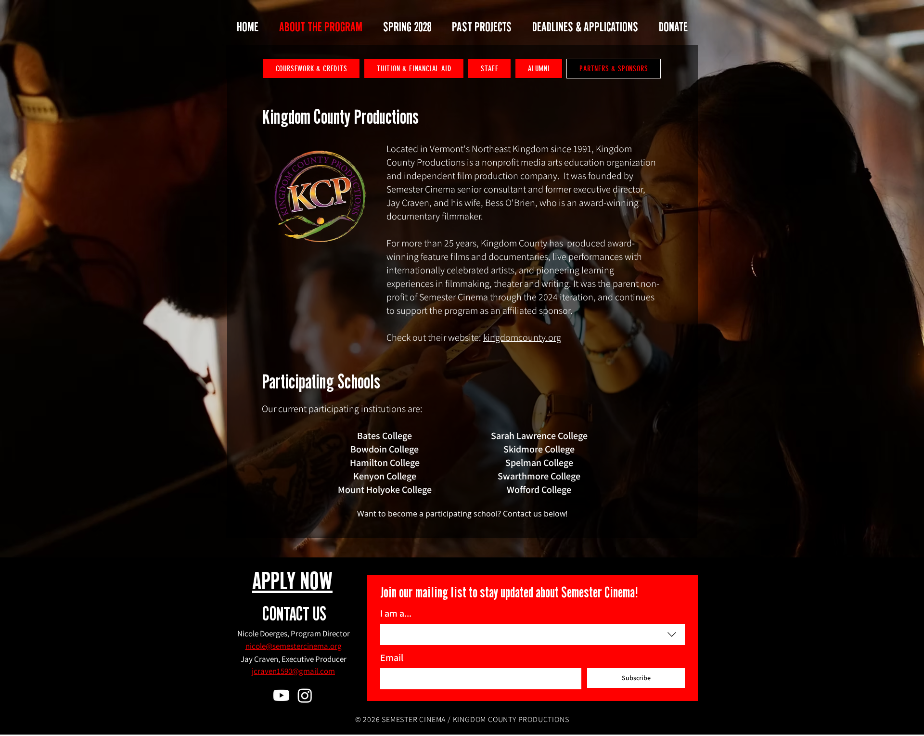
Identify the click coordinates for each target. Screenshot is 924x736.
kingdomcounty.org (522, 337)
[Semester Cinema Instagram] (304, 695)
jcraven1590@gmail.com (293, 671)
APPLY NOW (292, 583)
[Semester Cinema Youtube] (281, 695)
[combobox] (532, 634)
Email (391, 657)
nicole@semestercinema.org (293, 646)
